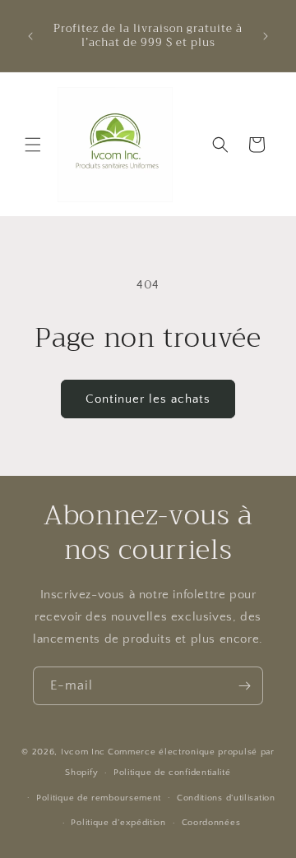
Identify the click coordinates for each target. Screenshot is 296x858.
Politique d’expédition (118, 823)
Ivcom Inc (83, 752)
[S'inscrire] (244, 686)
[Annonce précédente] (30, 36)
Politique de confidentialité (172, 772)
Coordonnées (211, 823)
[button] (33, 145)
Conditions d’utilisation (226, 798)
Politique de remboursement (98, 798)
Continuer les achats (148, 399)
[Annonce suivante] (265, 36)
